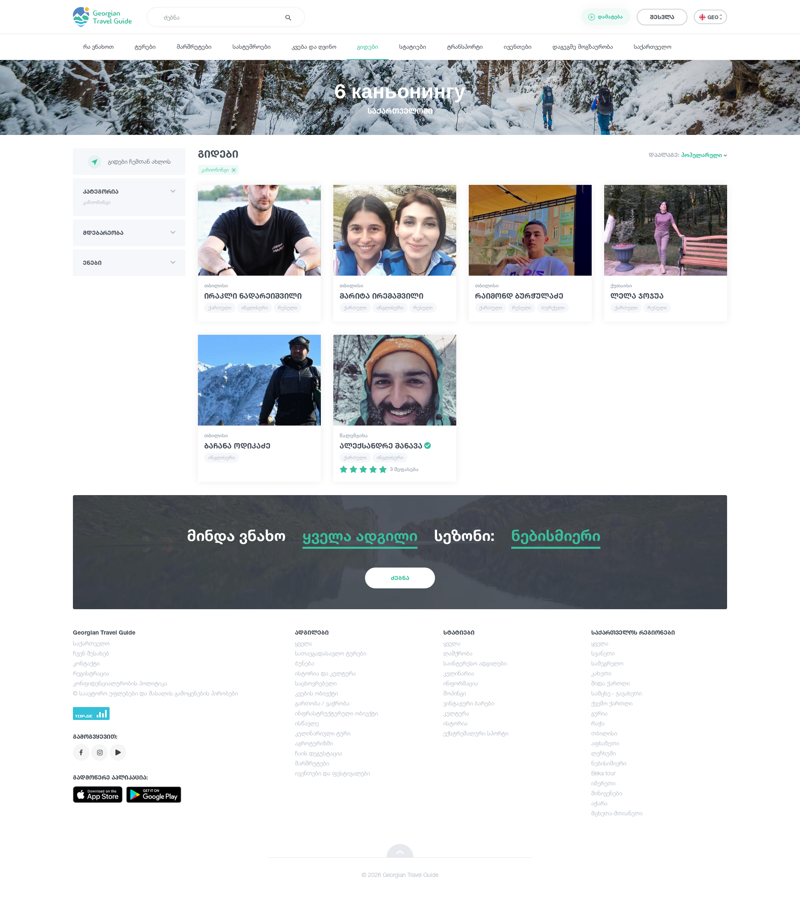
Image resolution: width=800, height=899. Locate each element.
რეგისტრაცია (91, 673)
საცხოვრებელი (316, 683)
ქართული (219, 307)
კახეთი (601, 673)
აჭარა (599, 803)
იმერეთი (603, 783)
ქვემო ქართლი (611, 703)
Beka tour (603, 773)
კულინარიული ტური (322, 733)
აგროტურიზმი (314, 743)
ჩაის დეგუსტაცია (318, 753)
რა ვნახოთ (98, 46)
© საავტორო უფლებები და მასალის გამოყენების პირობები (155, 693)
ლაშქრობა (457, 653)
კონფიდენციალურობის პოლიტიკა (120, 683)
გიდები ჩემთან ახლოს (139, 161)
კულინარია (458, 673)
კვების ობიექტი (316, 693)
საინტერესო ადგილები (475, 663)
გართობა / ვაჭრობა (322, 703)
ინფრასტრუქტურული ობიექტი (336, 713)
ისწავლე (307, 723)
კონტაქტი (86, 663)
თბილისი (604, 733)
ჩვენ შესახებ (91, 653)
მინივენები (606, 793)
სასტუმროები (251, 46)
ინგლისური (254, 307)
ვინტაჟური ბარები (468, 703)
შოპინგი (454, 693)
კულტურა (456, 713)
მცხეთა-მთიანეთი (616, 813)
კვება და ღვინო (314, 46)
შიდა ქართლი (610, 683)
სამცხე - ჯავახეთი (616, 693)
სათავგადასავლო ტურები (330, 653)
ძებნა (400, 577)
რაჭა (598, 723)
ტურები (145, 46)
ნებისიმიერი (608, 763)
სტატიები (412, 46)
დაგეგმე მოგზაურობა (582, 46)
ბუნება (304, 663)
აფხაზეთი (605, 743)
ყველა (303, 643)
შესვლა (662, 16)
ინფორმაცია (460, 683)
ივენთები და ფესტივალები (332, 773)
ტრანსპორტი (465, 46)
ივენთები (518, 46)
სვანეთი (603, 653)
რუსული (287, 307)
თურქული (553, 307)
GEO (714, 17)
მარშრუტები (194, 46)
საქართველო (652, 46)
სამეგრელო (607, 663)
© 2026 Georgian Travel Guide (400, 874)
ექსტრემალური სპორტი (475, 733)
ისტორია (455, 723)
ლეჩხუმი (603, 753)
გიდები (367, 46)
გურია (599, 713)
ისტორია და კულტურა (325, 673)
